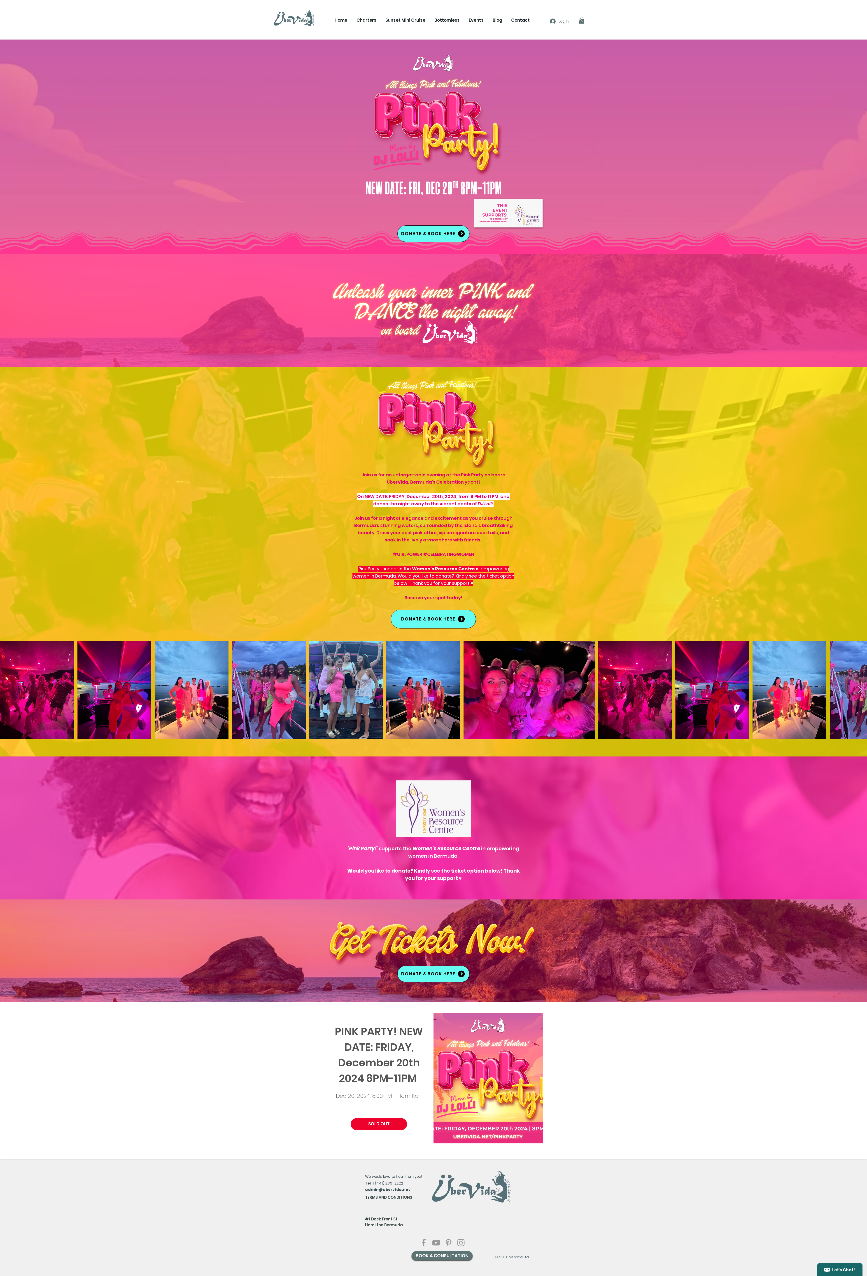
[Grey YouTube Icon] (436, 1243)
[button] (366, 20)
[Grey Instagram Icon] (461, 1243)
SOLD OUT (379, 1124)
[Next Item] (860, 689)
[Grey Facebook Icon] (424, 1243)
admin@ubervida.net (387, 1189)
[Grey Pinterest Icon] (448, 1243)
